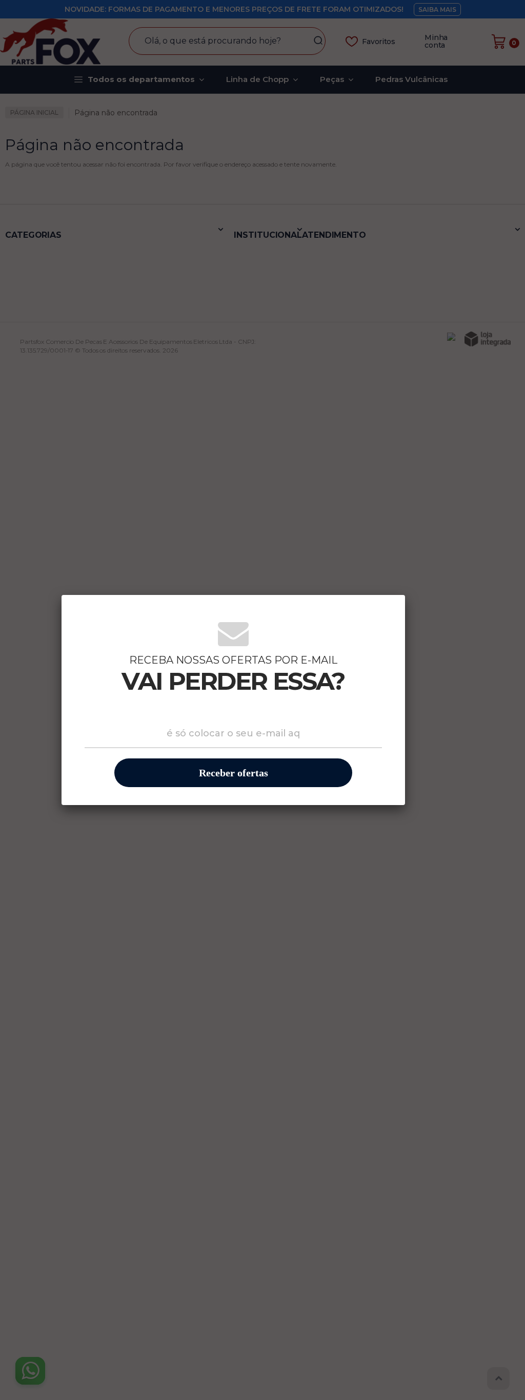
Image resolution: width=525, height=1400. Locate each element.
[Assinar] (233, 772)
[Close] (389, 609)
